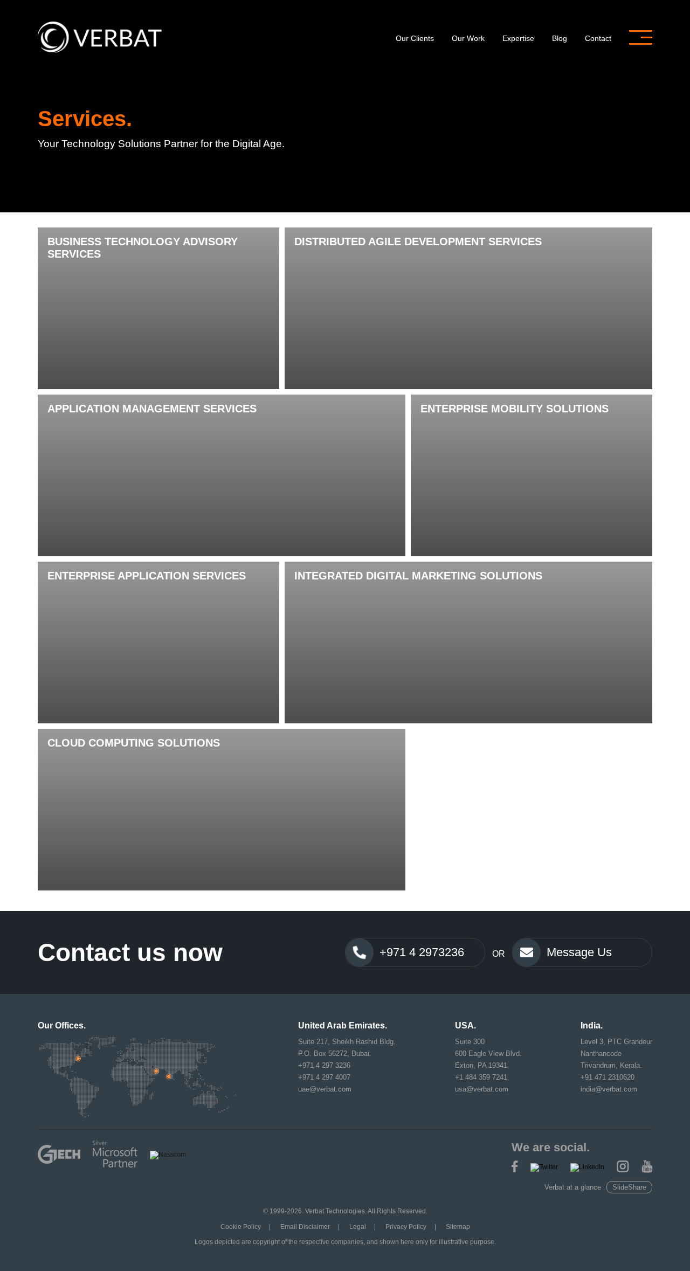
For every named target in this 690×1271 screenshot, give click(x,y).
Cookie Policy (240, 1227)
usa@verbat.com (481, 1089)
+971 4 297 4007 (324, 1077)
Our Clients (415, 38)
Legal (357, 1227)
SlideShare (629, 1187)
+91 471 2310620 (607, 1077)
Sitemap (458, 1227)
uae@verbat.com (324, 1089)
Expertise (518, 38)
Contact (598, 38)
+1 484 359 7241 (481, 1077)
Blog (559, 38)
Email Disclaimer (305, 1227)
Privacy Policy (405, 1227)
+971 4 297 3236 (324, 1065)
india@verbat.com (609, 1089)
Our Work (468, 38)
